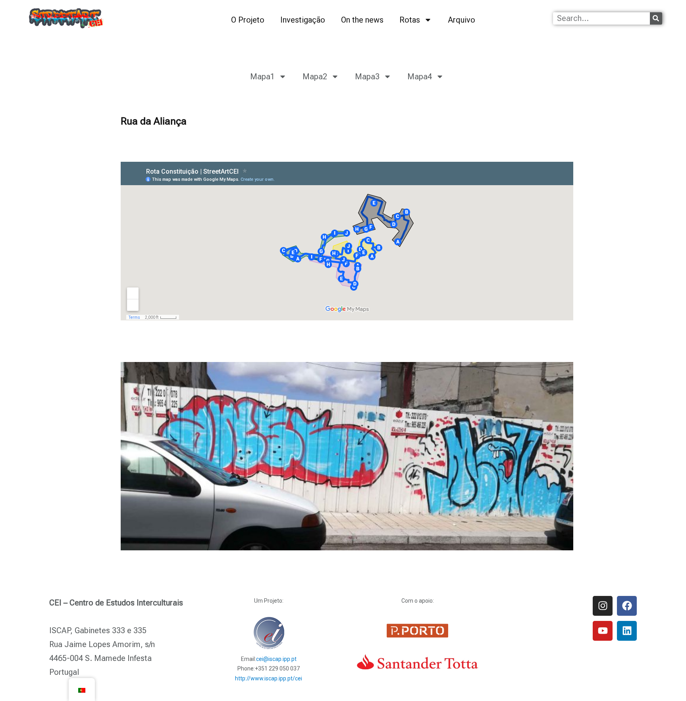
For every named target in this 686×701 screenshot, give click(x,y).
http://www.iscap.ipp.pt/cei (268, 678)
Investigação (302, 20)
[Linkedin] (627, 631)
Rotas (409, 20)
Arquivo (461, 20)
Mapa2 (315, 76)
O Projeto (247, 20)
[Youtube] (603, 631)
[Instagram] (603, 606)
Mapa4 (419, 76)
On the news (362, 20)
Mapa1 (262, 76)
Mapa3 (367, 76)
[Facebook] (627, 606)
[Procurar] (656, 18)
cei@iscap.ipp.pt (276, 659)
